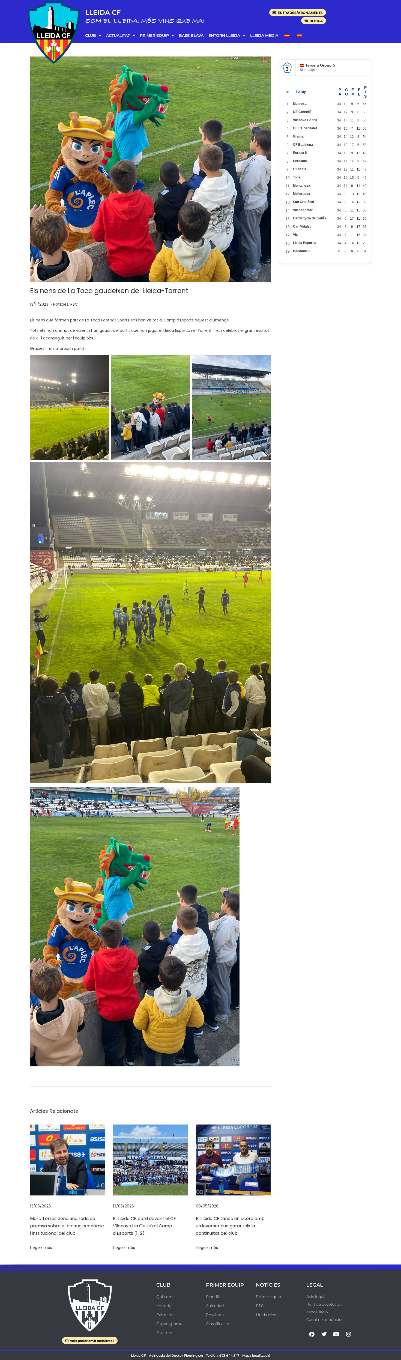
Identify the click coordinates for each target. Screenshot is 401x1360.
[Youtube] (336, 1334)
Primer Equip (154, 35)
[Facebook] (311, 1334)
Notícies (60, 304)
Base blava (191, 35)
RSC (74, 304)
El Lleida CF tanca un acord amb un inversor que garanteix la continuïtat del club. (230, 1225)
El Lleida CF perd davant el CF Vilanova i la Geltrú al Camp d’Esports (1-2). (144, 1225)
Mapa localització (256, 1355)
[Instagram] (348, 1334)
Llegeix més (41, 1247)
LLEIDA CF (103, 12)
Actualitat (118, 35)
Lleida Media (264, 35)
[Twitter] (324, 1334)
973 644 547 (229, 1355)
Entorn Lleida (224, 35)
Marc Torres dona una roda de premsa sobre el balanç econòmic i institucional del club (67, 1225)
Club (90, 35)
